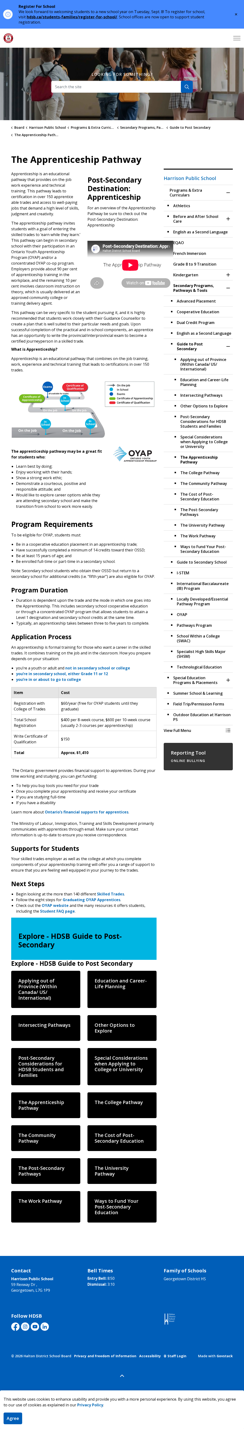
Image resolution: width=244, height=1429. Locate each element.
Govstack (225, 1356)
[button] (84, 409)
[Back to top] (122, 1375)
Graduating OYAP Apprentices (91, 899)
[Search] (187, 87)
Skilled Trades (110, 894)
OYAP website (55, 905)
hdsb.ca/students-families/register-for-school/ (72, 17)
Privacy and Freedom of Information (105, 1356)
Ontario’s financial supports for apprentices (86, 812)
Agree (13, 1418)
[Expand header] (237, 38)
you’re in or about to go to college (48, 679)
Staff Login (177, 1356)
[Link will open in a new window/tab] (170, 1319)
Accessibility (150, 1356)
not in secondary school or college (97, 668)
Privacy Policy (90, 1405)
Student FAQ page (57, 911)
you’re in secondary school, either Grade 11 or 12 (62, 673)
